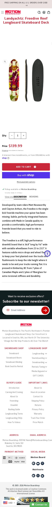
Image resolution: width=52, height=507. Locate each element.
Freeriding (14, 401)
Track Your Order (38, 418)
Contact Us (38, 396)
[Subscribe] (45, 310)
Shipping (5, 150)
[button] (39, 12)
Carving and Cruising (14, 392)
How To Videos (14, 422)
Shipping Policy (37, 401)
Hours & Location (38, 392)
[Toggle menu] (46, 353)
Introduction (14, 388)
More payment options (26, 182)
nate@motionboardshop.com (39, 440)
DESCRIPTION (20, 196)
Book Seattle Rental (14, 366)
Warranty (38, 414)
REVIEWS (33, 196)
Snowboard (14, 353)
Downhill (14, 405)
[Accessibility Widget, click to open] (47, 253)
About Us (14, 396)
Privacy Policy (38, 409)
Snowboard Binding (14, 362)
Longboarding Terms (14, 414)
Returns (38, 405)
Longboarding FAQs (14, 418)
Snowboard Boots (14, 358)
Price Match (38, 422)
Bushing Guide (14, 409)
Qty (4, 135)
